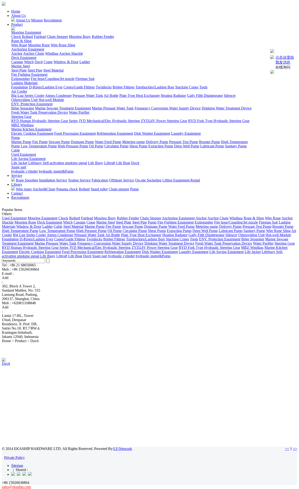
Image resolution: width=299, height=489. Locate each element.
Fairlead (40, 37)
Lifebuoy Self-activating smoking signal (57, 163)
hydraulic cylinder (24, 171)
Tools (203, 87)
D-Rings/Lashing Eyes (46, 87)
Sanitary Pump (236, 146)
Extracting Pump (160, 146)
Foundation (19, 87)
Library (16, 184)
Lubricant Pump (212, 146)
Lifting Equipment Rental (181, 180)
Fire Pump (40, 142)
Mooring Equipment (26, 32)
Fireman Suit (84, 79)
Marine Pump (21, 142)
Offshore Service (121, 180)
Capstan (17, 62)
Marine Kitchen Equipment (31, 129)
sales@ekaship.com (28, 273)
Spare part (18, 167)
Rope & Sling (21, 41)
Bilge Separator (22, 108)
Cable (15, 150)
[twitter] (30, 474)
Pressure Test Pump (183, 142)
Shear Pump (138, 146)
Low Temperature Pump (39, 146)
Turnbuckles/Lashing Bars (154, 87)
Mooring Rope (39, 45)
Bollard (27, 37)
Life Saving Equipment (28, 159)
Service (16, 175)
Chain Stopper (57, 37)
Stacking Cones (186, 87)
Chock (16, 37)
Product (17, 24)
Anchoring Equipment (27, 49)
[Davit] (4, 360)
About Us (18, 16)
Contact (17, 193)
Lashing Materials (24, 83)
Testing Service (79, 180)
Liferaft (109, 163)
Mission (37, 20)
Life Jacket (19, 163)
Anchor (16, 53)
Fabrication (100, 180)
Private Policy (14, 458)
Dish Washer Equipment (152, 133)
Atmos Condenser (58, 96)
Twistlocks (104, 87)
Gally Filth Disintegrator (205, 96)
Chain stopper (119, 189)
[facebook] (19, 474)
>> (295, 449)
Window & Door (65, 62)
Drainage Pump (82, 142)
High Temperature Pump (20, 231)
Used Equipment (23, 154)
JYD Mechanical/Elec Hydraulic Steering (109, 121)
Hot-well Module (51, 100)
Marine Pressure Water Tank (113, 108)
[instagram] (24, 474)
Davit (39, 62)
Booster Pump (209, 142)
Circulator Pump (116, 146)
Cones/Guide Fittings (79, 87)
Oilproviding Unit (24, 100)
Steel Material (53, 70)
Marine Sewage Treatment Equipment (63, 108)
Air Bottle (111, 96)
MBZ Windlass (22, 125)
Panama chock (67, 189)
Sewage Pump (59, 142)
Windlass (51, 53)
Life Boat (123, 163)
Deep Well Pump (186, 146)
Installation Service (53, 180)
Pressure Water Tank (88, 96)
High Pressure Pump (73, 146)
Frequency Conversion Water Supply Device (168, 108)
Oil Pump (96, 146)
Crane (48, 62)
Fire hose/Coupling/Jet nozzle (53, 79)
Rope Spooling (27, 180)
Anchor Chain (33, 53)
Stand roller (99, 189)
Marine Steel (20, 66)
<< (287, 449)
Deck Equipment (23, 58)
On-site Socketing (148, 180)
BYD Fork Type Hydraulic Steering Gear (218, 121)
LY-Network (123, 449)
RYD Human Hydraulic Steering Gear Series (44, 121)
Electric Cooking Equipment (32, 133)
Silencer (230, 96)
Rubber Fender (103, 37)
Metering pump (133, 142)
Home (15, 11)
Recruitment (53, 20)
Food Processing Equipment (75, 133)
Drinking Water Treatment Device (227, 108)
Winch (29, 62)
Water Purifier (79, 112)
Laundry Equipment (186, 133)
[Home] (4, 4)
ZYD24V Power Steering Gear (164, 121)
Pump (15, 138)
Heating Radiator (173, 96)
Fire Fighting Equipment (29, 74)
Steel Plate (19, 70)
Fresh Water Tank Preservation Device (39, 112)
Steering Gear (21, 117)
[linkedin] (13, 474)
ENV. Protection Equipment (32, 104)
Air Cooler (19, 91)
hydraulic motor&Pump (56, 171)
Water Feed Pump (108, 142)
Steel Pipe (35, 70)
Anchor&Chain (43, 189)
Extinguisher (20, 79)
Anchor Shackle (71, 53)
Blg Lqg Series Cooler (27, 96)
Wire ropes (24, 189)
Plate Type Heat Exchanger (139, 96)
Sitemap (17, 465)
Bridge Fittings (124, 87)
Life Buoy (95, 163)
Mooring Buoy (80, 37)
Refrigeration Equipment (115, 133)
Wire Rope (19, 45)
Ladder (84, 62)
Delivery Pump (157, 142)
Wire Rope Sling (63, 45)
